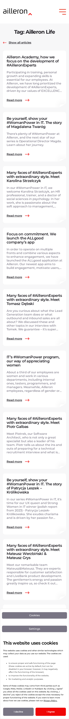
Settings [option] (34, 628)
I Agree (51, 711)
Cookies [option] (34, 615)
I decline (18, 711)
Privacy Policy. (50, 700)
